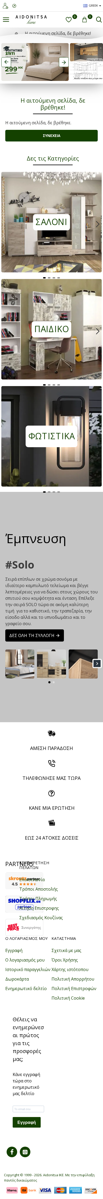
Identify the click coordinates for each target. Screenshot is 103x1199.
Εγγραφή (26, 1122)
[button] (5, 224)
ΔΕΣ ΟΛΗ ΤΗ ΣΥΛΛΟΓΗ (31, 635)
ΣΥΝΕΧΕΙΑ (51, 135)
